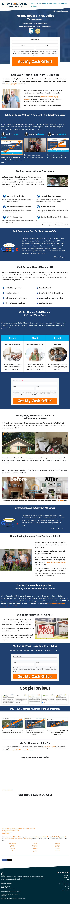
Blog (68, 888)
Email (47, 45)
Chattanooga (12, 843)
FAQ (68, 880)
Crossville (35, 848)
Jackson (12, 845)
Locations (33, 6)
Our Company (42, 3)
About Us (49, 3)
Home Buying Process (13, 84)
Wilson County (28, 839)
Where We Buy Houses (64, 884)
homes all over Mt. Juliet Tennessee (14, 839)
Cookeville (35, 847)
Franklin (57, 848)
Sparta (35, 852)
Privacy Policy (65, 886)
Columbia (57, 847)
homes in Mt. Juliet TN (15, 750)
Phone (23, 45)
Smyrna (12, 850)
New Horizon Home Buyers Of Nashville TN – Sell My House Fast (49, 837)
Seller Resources (65, 890)
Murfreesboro (35, 845)
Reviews (55, 3)
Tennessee (30, 750)
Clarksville (12, 848)
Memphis (12, 847)
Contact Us (66, 875)
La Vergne (35, 850)
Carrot (24, 898)
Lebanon (57, 850)
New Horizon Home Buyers (56, 562)
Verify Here (3, 895)
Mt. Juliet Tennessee (7, 790)
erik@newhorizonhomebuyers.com (9, 889)
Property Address (35, 39)
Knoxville (35, 843)
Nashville (57, 843)
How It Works (34, 3)
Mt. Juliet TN (16, 837)
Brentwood (57, 845)
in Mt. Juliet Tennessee (49, 746)
